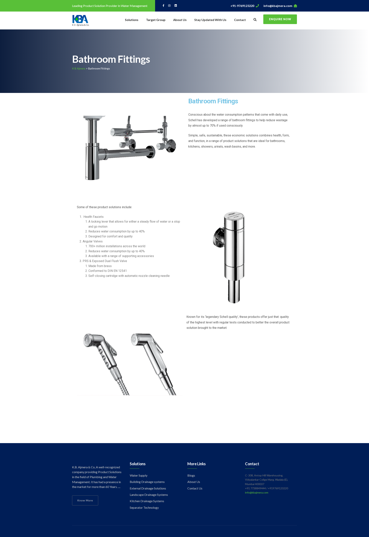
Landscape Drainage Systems (149, 494)
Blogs (191, 475)
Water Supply (138, 475)
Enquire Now (280, 19)
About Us (180, 20)
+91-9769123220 (242, 6)
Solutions (131, 20)
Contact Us (194, 488)
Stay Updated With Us (210, 20)
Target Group (155, 20)
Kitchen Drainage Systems (147, 501)
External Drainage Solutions (148, 488)
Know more (85, 500)
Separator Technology (144, 507)
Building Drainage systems (147, 482)
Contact (240, 20)
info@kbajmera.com (277, 6)
